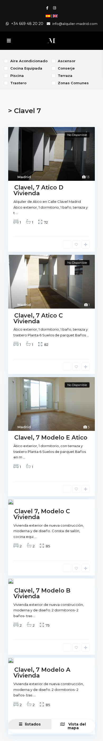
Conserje (66, 68)
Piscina (17, 75)
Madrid (24, 177)
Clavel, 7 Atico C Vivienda (38, 318)
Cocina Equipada (26, 68)
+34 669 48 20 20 (27, 23)
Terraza (65, 75)
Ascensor (67, 60)
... (17, 213)
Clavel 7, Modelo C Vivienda (41, 514)
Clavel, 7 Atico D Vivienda (38, 190)
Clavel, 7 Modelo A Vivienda (41, 672)
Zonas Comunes (73, 82)
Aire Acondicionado (29, 60)
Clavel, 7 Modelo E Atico (50, 437)
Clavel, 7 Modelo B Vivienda (42, 593)
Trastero (18, 82)
